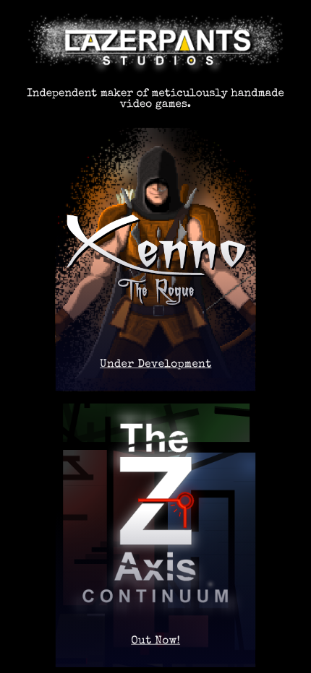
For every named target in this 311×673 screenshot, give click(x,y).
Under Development (155, 365)
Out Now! (155, 641)
